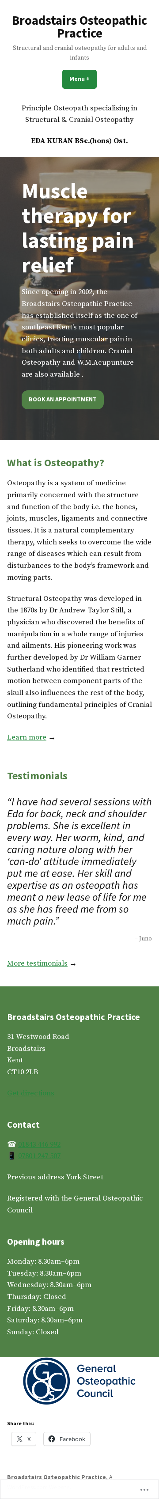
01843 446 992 (39, 1144)
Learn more (26, 737)
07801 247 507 (39, 1156)
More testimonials (37, 963)
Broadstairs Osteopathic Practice (79, 26)
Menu (83, 79)
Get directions (30, 1093)
